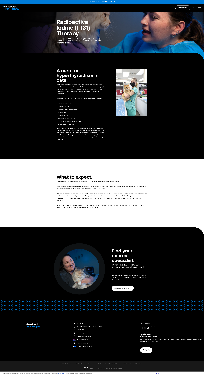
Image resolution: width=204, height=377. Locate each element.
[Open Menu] (199, 7)
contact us (138, 363)
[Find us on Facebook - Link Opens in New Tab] (142, 328)
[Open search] (194, 7)
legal (89, 363)
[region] (102, 374)
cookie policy (61, 373)
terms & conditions (112, 363)
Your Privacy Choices (83, 346)
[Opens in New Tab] (86, 368)
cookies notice (65, 363)
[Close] (201, 374)
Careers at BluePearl (83, 336)
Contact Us (80, 329)
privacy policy (78, 363)
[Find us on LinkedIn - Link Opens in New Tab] (153, 328)
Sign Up (147, 350)
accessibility (126, 363)
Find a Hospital (183, 7)
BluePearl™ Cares (82, 339)
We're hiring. (109, 2)
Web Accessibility (82, 343)
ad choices (99, 363)
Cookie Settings (156, 373)
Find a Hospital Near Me (121, 288)
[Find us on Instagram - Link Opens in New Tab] (147, 328)
